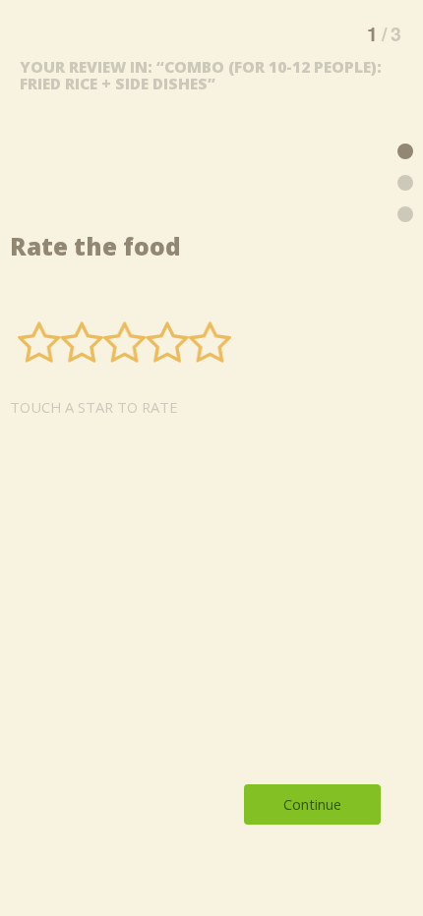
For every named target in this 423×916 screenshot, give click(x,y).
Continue (312, 804)
